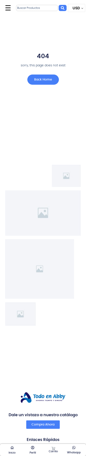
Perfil (33, 452)
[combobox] (37, 8)
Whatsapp (74, 452)
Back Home (43, 79)
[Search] (63, 8)
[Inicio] (12, 448)
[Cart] (53, 448)
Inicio (12, 452)
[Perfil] (33, 448)
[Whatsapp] (74, 447)
